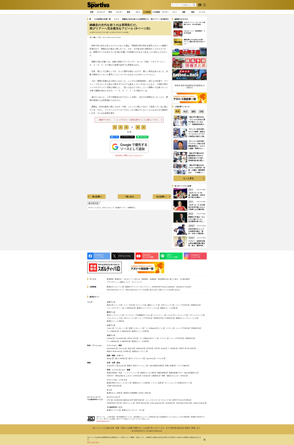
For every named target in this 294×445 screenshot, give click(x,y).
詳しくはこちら (93, 442)
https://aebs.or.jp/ (103, 421)
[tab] (110, 12)
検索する (194, 5)
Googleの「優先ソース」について (128, 155)
